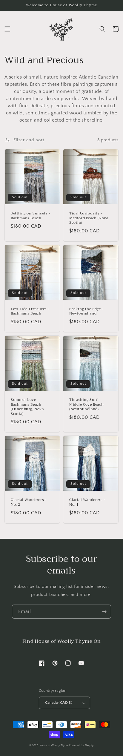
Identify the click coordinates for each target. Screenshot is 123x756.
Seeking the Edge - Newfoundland (86, 311)
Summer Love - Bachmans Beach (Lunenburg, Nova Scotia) (27, 407)
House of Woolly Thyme (54, 745)
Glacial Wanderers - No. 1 (87, 502)
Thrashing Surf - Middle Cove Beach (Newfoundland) (86, 405)
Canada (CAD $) (59, 702)
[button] (7, 29)
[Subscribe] (104, 612)
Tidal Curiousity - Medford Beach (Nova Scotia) (88, 218)
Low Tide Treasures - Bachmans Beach (30, 311)
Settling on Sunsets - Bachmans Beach (30, 215)
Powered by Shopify (81, 745)
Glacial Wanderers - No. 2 (29, 502)
